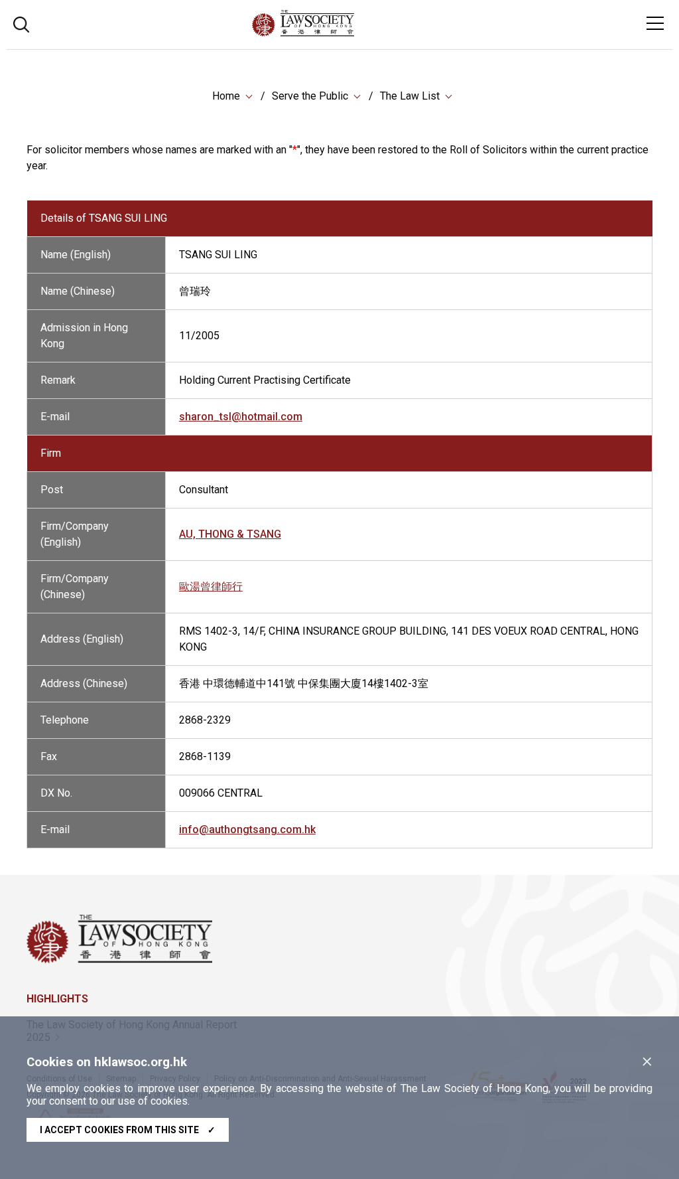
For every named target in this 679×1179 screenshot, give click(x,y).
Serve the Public (310, 96)
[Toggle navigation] (655, 23)
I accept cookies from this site (128, 1130)
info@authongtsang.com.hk (247, 829)
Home (226, 96)
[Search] (21, 23)
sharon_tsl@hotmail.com (240, 416)
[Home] (339, 33)
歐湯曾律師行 (211, 586)
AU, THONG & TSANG (230, 534)
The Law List (410, 96)
